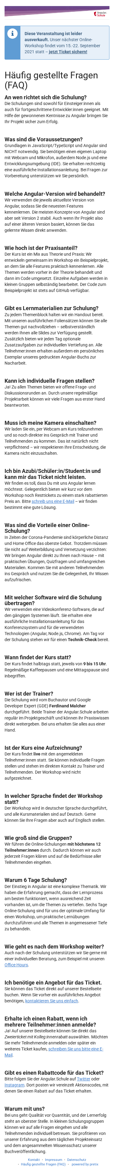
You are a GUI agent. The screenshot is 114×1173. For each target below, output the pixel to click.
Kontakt (34, 1160)
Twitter (83, 1078)
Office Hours (16, 964)
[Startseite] (57, 11)
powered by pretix (85, 1164)
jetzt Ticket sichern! (68, 51)
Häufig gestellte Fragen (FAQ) (43, 1164)
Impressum (53, 1160)
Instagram (14, 1085)
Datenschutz (76, 1160)
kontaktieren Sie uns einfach (51, 1000)
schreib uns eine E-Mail (53, 501)
